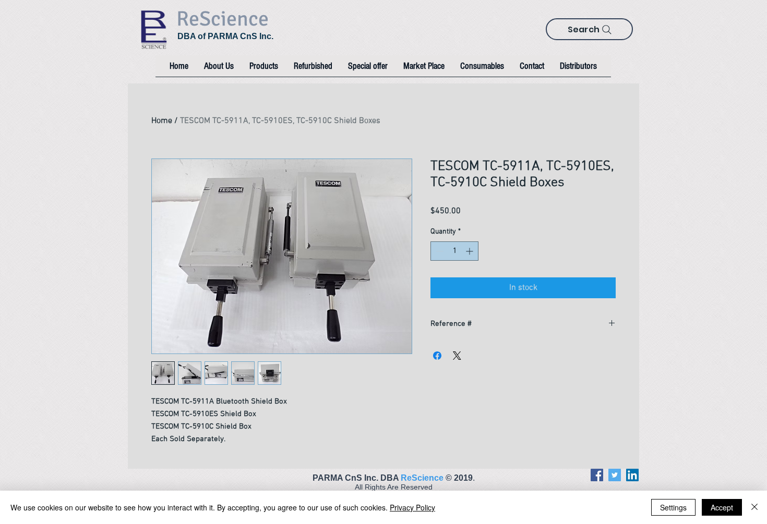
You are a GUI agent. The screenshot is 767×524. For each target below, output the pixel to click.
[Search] (607, 30)
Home (161, 121)
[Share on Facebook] (437, 355)
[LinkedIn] (632, 475)
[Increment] (470, 251)
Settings (673, 507)
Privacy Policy (412, 507)
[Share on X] (457, 355)
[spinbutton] (454, 251)
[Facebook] (597, 475)
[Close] (754, 507)
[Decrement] (438, 251)
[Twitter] (614, 475)
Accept (722, 507)
